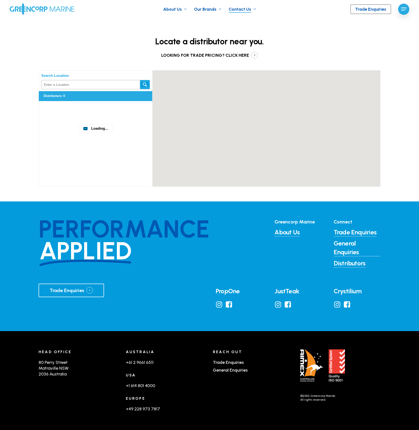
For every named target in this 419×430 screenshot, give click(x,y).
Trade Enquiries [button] (355, 232)
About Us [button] (287, 232)
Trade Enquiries (228, 362)
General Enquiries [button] (346, 247)
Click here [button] (237, 55)
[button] (403, 9)
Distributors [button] (350, 263)
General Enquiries (230, 370)
